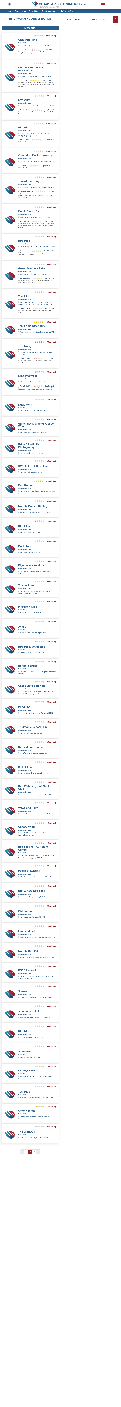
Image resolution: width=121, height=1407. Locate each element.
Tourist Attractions (48, 11)
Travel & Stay (33, 11)
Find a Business (20, 11)
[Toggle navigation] (10, 4)
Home (9, 11)
